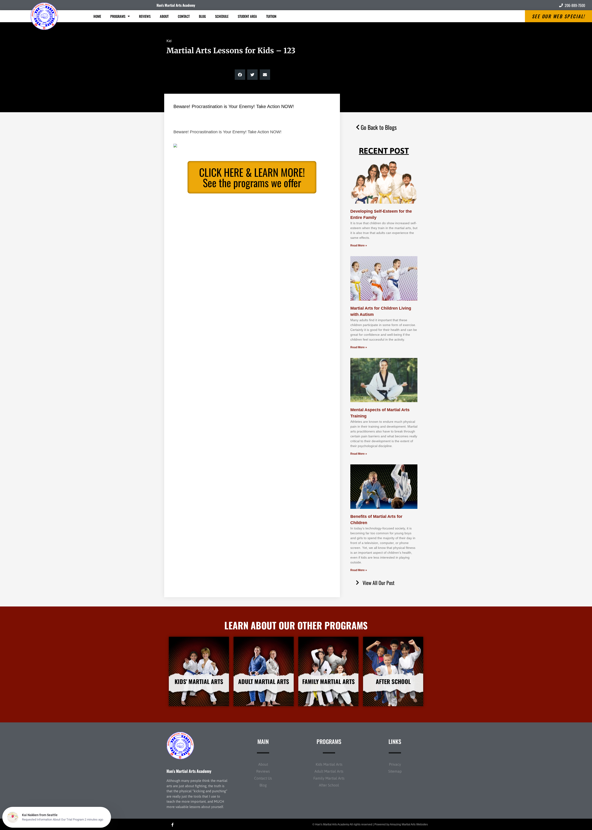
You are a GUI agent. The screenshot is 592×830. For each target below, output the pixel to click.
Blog (202, 16)
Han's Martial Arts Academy (176, 5)
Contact (184, 16)
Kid (168, 41)
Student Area (247, 16)
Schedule (221, 16)
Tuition (271, 16)
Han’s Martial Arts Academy (188, 771)
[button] (240, 74)
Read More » (358, 245)
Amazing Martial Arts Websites (409, 824)
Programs (117, 16)
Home (97, 16)
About (164, 16)
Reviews (145, 16)
